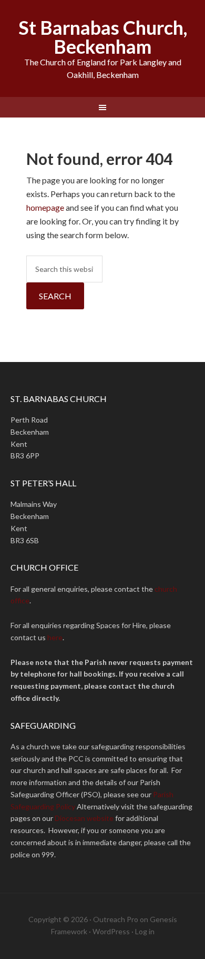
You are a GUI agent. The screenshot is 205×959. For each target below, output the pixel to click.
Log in (145, 931)
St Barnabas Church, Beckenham (102, 37)
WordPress (111, 931)
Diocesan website (84, 818)
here (55, 637)
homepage (45, 207)
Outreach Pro (115, 919)
